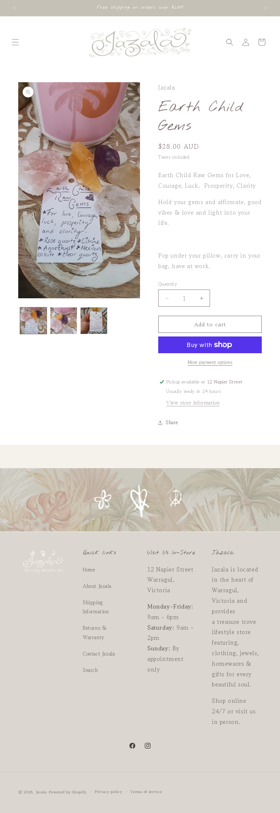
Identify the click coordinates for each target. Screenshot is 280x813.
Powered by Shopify (68, 792)
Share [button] (172, 422)
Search (90, 670)
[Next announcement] (266, 8)
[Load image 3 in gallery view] (94, 320)
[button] (15, 42)
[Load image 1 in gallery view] (33, 320)
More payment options (210, 362)
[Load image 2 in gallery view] (63, 320)
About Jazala (97, 586)
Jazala (41, 792)
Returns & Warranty (95, 632)
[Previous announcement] (14, 8)
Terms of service (146, 791)
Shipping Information (96, 607)
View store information (192, 402)
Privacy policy (108, 791)
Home (89, 569)
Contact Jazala (99, 653)
